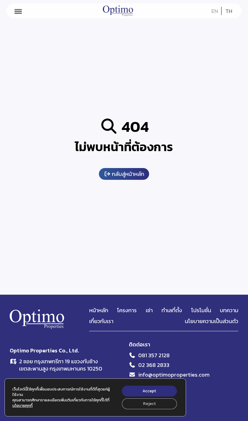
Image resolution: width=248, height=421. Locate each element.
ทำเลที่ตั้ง (172, 310)
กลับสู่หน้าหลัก (127, 174)
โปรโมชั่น (201, 310)
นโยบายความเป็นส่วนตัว (211, 321)
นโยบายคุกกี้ (22, 405)
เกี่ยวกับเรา (101, 321)
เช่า (149, 310)
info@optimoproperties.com (174, 375)
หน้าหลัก (98, 310)
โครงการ (127, 310)
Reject (149, 403)
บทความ (229, 310)
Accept (149, 391)
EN (214, 11)
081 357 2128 (154, 355)
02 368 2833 (153, 365)
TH (228, 11)
